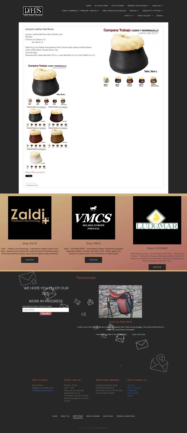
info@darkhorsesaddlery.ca (43, 390)
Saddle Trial (132, 390)
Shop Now (30, 260)
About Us (131, 385)
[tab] (118, 365)
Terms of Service (134, 388)
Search (130, 396)
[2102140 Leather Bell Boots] (130, 58)
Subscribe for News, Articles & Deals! (37, 306)
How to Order (132, 393)
